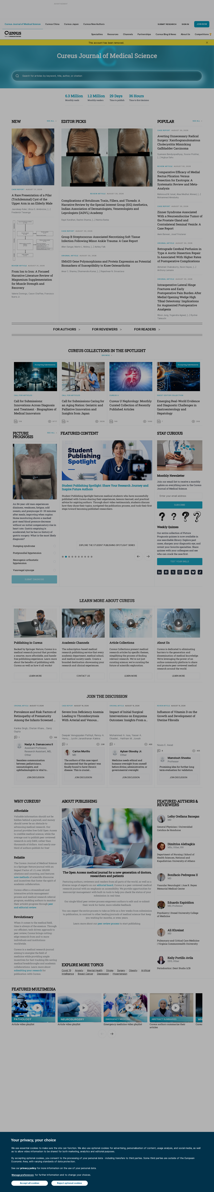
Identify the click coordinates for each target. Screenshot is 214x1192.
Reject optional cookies (69, 1183)
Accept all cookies (29, 1183)
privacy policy (28, 1168)
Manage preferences (23, 1175)
